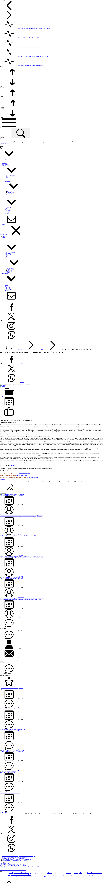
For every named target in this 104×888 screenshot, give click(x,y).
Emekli (38, 873)
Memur (19, 875)
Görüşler (42, 349)
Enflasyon (49, 873)
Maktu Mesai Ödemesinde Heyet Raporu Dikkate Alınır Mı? (29, 47)
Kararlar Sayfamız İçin (7, 465)
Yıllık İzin (14, 876)
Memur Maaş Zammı (36, 875)
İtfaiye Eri (36, 876)
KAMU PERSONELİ (94, 873)
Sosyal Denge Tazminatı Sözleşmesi (66, 875)
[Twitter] (11, 320)
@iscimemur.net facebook (32, 477)
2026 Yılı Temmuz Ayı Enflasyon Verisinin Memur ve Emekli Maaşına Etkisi (33, 56)
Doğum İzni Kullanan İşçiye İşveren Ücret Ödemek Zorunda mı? (30, 37)
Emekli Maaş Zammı (43, 873)
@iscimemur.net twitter (21, 475)
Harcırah (56, 873)
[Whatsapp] (11, 339)
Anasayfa (20, 349)
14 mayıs (1, 873)
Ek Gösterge (34, 873)
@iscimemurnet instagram (24, 473)
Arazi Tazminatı (6, 873)
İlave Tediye (30, 876)
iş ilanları (68, 873)
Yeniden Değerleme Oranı (7, 876)
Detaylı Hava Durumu (4, 143)
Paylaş (21, 363)
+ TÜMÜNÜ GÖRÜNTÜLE (5, 863)
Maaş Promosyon (12, 875)
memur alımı (26, 875)
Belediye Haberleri (15, 873)
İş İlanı (45, 876)
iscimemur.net (2, 386)
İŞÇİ (42, 877)
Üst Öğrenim (18, 876)
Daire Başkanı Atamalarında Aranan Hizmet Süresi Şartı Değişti (30, 65)
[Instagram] (11, 329)
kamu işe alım (78, 873)
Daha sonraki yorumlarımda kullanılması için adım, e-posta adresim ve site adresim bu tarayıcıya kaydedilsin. (22, 659)
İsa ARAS (20, 534)
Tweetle (22, 372)
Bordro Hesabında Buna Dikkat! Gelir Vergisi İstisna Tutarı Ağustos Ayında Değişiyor (34, 28)
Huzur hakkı (60, 873)
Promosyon (43, 875)
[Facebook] (11, 311)
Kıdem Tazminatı (4, 875)
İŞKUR (39, 876)
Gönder (22, 382)
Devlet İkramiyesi (26, 873)
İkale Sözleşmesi (24, 876)
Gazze (53, 873)
